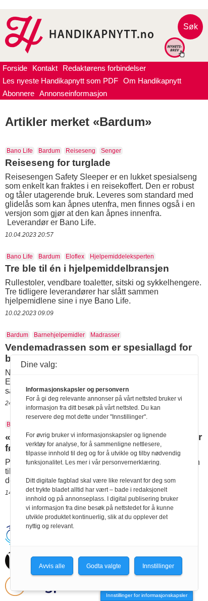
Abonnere (18, 93)
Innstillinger (158, 566)
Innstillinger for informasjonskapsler (146, 595)
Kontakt (45, 68)
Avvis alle (52, 566)
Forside (15, 68)
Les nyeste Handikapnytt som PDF (60, 80)
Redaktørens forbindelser (104, 68)
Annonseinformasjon (73, 93)
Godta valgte (103, 566)
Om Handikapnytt (152, 80)
